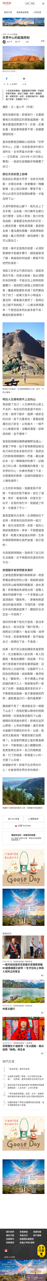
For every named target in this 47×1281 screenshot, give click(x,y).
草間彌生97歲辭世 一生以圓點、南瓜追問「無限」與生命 (23, 1047)
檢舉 (42, 41)
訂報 (27, 3)
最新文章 (8, 12)
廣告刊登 (10, 1235)
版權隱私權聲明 (27, 1238)
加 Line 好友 (13, 818)
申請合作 (24, 1235)
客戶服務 (37, 1235)
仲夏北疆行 (9, 1009)
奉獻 (32, 3)
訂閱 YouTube (24, 825)
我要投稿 (37, 1231)
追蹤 (27, 41)
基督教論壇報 (23, 12)
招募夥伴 (10, 1238)
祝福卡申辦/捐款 (27, 1242)
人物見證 (37, 12)
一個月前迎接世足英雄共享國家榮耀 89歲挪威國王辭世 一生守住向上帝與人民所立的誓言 (23, 968)
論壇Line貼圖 (9, 1257)
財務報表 (10, 1242)
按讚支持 (34, 818)
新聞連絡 (24, 1231)
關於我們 (10, 1231)
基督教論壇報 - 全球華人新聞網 (7, 3)
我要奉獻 (15, 840)
